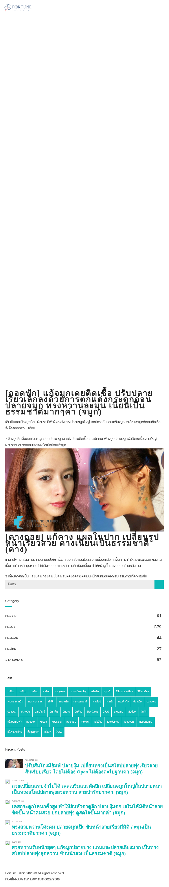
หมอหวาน (57, 722)
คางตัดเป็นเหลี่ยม (26, 576)
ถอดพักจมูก (106, 438)
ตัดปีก (51, 702)
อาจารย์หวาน (14, 659)
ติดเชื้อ (83, 438)
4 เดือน (46, 691)
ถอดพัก (93, 438)
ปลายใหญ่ (150, 438)
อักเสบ (28, 445)
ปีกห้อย (78, 712)
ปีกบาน (66, 712)
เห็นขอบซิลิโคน (14, 732)
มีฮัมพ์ (106, 712)
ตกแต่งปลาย (71, 438)
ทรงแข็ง (109, 702)
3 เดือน (10, 576)
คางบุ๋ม (52, 576)
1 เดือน (11, 691)
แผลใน (143, 576)
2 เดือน (22, 691)
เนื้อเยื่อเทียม (113, 722)
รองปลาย (118, 712)
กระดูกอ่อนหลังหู (78, 691)
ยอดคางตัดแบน (80, 576)
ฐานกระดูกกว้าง (15, 702)
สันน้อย (132, 712)
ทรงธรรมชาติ (80, 702)
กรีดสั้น (95, 691)
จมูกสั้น (107, 691)
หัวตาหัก (85, 722)
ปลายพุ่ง (11, 712)
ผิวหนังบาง (92, 712)
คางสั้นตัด (63, 576)
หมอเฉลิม (11, 637)
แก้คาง (134, 576)
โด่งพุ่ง (59, 732)
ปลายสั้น (25, 712)
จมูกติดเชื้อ (19, 438)
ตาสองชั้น (64, 702)
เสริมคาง (124, 576)
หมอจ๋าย (11, 615)
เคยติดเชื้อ (39, 445)
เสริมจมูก (129, 722)
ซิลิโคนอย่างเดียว (124, 691)
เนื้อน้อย (51, 445)
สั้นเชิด (144, 712)
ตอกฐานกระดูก (35, 702)
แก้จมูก (61, 445)
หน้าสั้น (95, 576)
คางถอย (42, 576)
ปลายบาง (151, 702)
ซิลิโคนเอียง (143, 691)
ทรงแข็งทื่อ (123, 702)
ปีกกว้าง (54, 712)
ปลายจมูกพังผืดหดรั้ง (128, 438)
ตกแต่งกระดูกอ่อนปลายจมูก (44, 438)
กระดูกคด (60, 691)
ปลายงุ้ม (137, 702)
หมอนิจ (19, 445)
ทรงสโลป (96, 702)
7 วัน (8, 438)
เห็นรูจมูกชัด (33, 732)
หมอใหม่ (10, 648)
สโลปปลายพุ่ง (14, 722)
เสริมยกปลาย (145, 722)
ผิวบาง (9, 445)
